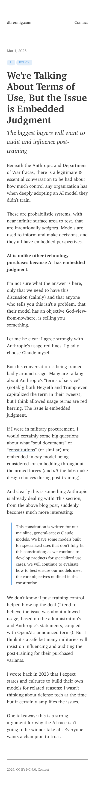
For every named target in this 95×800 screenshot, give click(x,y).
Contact (81, 21)
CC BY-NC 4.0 (26, 768)
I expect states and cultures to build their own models (45, 679)
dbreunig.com (19, 21)
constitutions (22, 448)
